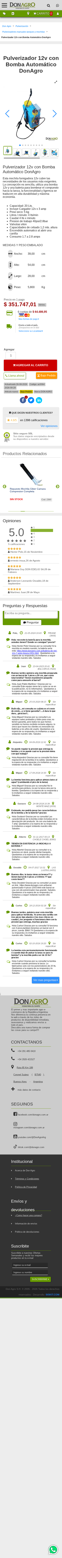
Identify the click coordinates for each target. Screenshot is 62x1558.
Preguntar (32, 622)
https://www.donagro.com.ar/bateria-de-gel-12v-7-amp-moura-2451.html (34, 652)
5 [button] (27, 511)
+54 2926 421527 (26, 1059)
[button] (7, 113)
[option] (31, 485)
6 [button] (31, 511)
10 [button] (47, 511)
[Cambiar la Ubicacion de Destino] (28, 13)
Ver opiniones (49, 426)
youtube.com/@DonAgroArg (31, 1137)
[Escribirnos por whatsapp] (57, 5)
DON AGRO (46, 391)
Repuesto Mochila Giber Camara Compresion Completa (28, 490)
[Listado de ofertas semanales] (4, 13)
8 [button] (39, 511)
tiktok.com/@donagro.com (30, 1147)
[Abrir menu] (4, 5)
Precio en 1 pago (14, 299)
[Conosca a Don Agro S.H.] (13, 13)
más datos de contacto (29, 1090)
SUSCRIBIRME (40, 1279)
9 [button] (43, 511)
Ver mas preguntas (45, 980)
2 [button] (14, 511)
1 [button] (10, 511)
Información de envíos (26, 1223)
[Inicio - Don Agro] (19, 5)
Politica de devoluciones (27, 1232)
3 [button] (19, 511)
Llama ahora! (16, 375)
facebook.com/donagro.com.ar (32, 1114)
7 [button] (35, 511)
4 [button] (23, 511)
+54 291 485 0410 (26, 1051)
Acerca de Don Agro (25, 1170)
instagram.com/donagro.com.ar (28, 1127)
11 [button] (52, 511)
